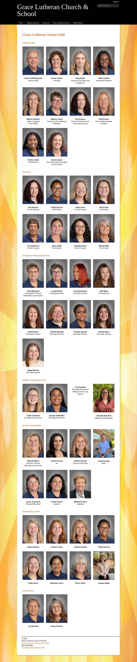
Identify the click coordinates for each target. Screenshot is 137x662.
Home (21, 23)
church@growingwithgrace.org (33, 648)
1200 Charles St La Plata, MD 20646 (35, 643)
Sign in (116, 2)
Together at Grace (33, 23)
